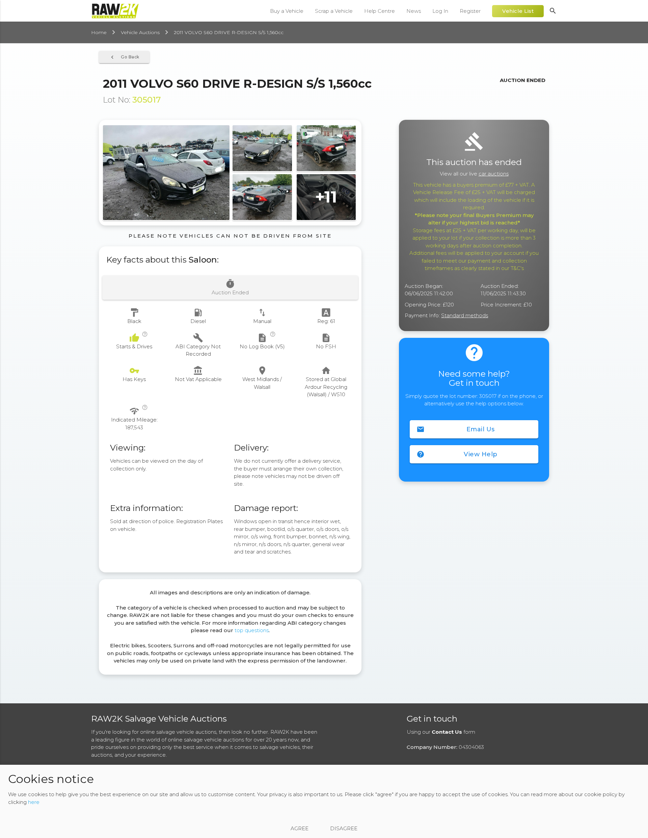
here (33, 802)
